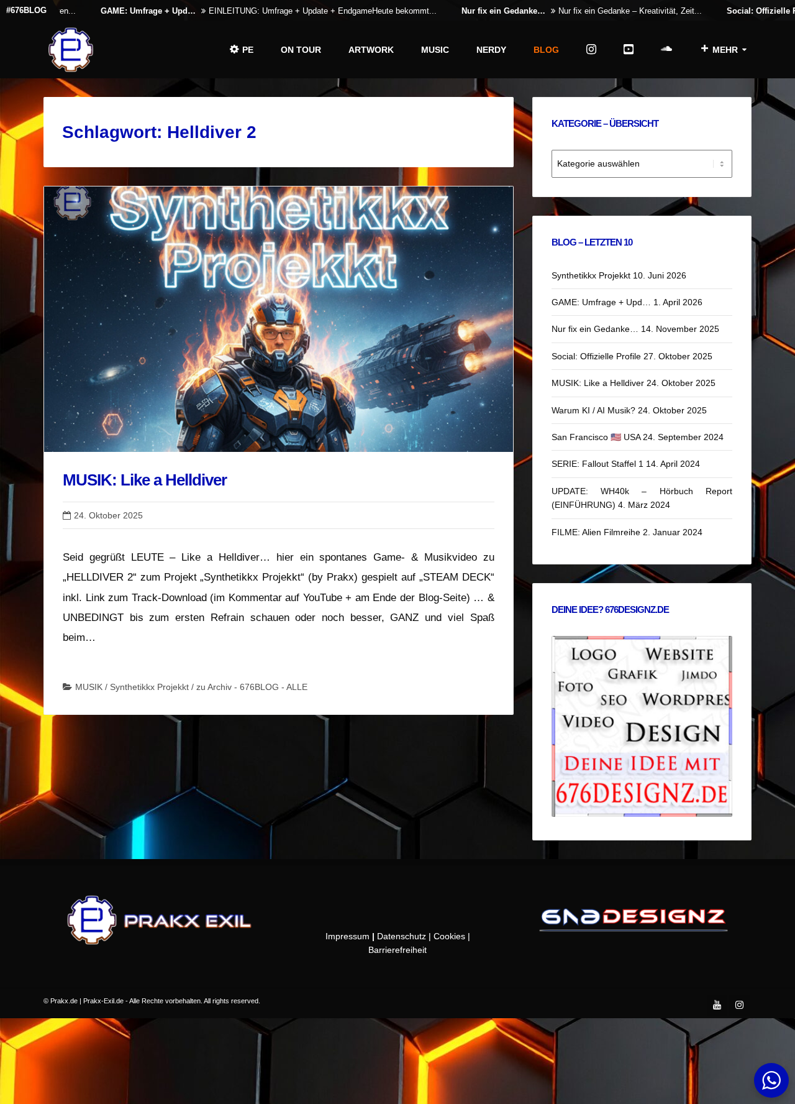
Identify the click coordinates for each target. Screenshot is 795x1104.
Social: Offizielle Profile (735, 11)
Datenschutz (401, 936)
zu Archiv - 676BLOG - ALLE (251, 687)
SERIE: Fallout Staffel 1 (597, 464)
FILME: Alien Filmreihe (596, 532)
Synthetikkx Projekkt (149, 687)
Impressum (347, 936)
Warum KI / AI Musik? (593, 410)
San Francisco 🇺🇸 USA (596, 437)
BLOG (546, 50)
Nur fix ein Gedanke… (466, 11)
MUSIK (88, 687)
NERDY (491, 50)
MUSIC (435, 50)
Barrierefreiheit (397, 950)
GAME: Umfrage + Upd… (110, 11)
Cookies (449, 936)
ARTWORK (371, 50)
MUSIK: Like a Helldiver (145, 480)
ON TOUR (301, 50)
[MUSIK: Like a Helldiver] (278, 319)
